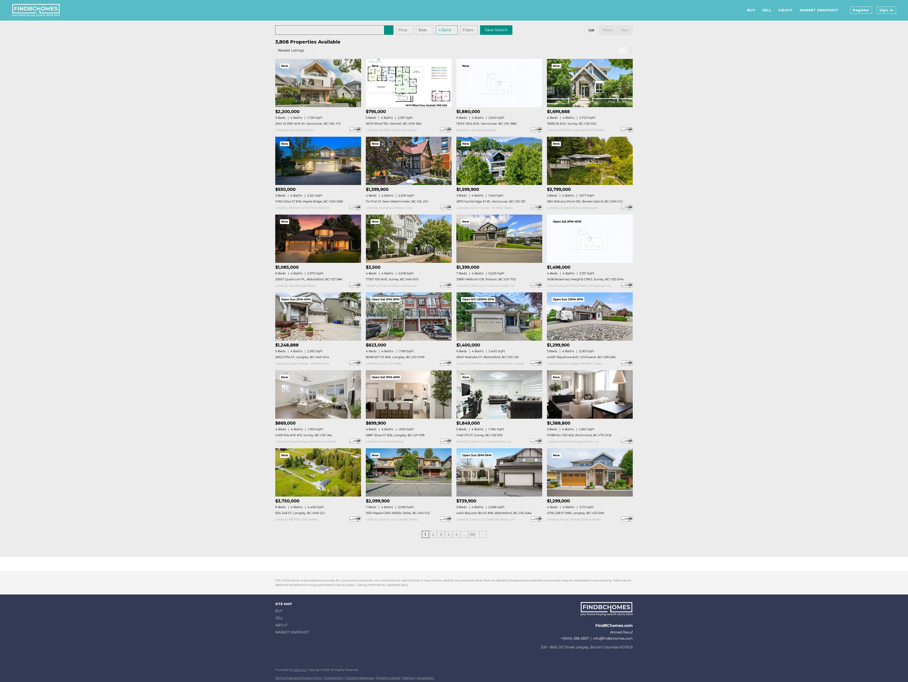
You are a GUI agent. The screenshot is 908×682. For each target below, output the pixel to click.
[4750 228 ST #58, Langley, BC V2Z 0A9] (590, 472)
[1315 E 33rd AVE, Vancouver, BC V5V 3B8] (499, 83)
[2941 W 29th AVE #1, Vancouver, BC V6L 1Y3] (318, 83)
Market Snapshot (819, 10)
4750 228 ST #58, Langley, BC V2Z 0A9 (575, 513)
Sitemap (409, 678)
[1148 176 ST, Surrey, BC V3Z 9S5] (499, 394)
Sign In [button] (886, 10)
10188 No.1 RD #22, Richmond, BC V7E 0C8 (579, 435)
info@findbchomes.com (613, 638)
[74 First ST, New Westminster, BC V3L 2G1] (409, 161)
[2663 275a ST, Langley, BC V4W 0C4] (318, 316)
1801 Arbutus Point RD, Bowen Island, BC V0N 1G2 (585, 201)
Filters (468, 30)
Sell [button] (766, 10)
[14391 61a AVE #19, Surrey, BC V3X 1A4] (318, 394)
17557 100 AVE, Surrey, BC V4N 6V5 (392, 279)
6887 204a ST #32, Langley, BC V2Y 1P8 (395, 435)
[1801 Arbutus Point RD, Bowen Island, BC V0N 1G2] (590, 161)
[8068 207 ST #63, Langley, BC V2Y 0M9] (409, 316)
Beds (423, 30)
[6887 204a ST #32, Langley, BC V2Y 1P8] (409, 394)
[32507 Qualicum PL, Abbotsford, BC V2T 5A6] (318, 239)
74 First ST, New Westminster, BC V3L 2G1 (397, 201)
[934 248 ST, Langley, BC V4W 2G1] (318, 472)
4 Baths (444, 30)
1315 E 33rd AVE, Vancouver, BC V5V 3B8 (486, 123)
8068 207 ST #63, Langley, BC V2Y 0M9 (395, 357)
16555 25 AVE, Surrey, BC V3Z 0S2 (571, 123)
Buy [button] (751, 10)
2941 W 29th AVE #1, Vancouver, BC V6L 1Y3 (307, 123)
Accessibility (425, 678)
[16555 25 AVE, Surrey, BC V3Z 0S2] (590, 83)
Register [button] (861, 10)
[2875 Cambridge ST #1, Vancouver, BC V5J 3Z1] (499, 161)
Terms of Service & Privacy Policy (298, 678)
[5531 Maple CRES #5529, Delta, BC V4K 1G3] (409, 472)
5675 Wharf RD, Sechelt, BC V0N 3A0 (394, 123)
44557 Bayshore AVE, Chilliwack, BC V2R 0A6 (581, 357)
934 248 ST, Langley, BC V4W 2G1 (300, 513)
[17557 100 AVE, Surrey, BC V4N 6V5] (409, 239)
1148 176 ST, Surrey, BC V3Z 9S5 (479, 435)
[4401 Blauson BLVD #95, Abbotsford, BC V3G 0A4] (499, 472)
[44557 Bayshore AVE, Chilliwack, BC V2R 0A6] (590, 316)
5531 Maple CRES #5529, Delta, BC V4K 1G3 (398, 513)
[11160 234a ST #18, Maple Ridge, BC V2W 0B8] (318, 161)
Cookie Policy (334, 678)
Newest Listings (291, 50)
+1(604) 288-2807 (575, 638)
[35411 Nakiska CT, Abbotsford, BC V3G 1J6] (499, 316)
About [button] (785, 10)
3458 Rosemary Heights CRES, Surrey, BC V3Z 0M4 (585, 279)
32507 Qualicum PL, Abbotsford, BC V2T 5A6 (308, 279)
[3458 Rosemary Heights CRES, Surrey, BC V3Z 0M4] (590, 239)
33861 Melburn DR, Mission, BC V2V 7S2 (486, 279)
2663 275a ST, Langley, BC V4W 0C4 (302, 357)
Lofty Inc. (299, 670)
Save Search (496, 30)
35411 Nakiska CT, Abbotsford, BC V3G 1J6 (487, 357)
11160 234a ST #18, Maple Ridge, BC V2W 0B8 (309, 201)
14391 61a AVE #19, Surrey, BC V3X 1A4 (303, 435)
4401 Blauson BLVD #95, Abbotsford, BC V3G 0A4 (494, 513)
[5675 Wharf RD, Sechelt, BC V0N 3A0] (409, 83)
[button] (388, 30)
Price (402, 30)
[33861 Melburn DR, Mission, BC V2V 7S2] (499, 239)
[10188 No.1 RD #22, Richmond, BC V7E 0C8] (590, 394)
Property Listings (388, 678)
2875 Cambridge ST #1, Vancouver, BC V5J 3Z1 (490, 201)
